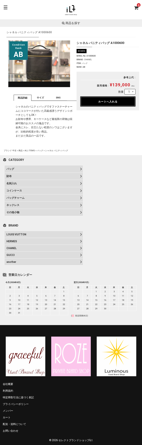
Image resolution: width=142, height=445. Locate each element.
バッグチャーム (15, 197)
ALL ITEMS (30, 150)
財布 (9, 176)
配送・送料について (14, 424)
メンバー (8, 410)
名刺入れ (11, 183)
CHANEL (88, 60)
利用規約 (8, 390)
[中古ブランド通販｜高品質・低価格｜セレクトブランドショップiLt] (71, 15)
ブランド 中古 (10, 150)
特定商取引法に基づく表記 (18, 397)
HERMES (11, 241)
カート (7, 417)
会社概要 (8, 384)
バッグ (84, 63)
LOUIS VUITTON (16, 234)
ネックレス (12, 205)
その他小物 (12, 212)
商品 (20, 150)
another (11, 261)
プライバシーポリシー (16, 404)
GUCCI (10, 255)
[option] (39, 63)
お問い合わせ (10, 430)
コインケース (14, 190)
